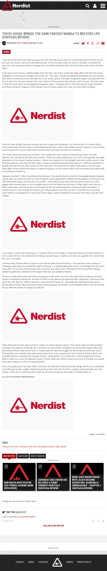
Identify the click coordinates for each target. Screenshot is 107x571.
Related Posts (9, 456)
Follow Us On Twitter (53, 526)
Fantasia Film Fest (28, 446)
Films (6, 52)
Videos (70, 562)
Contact (20, 562)
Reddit (98, 43)
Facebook (88, 43)
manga (30, 75)
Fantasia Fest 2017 (10, 446)
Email (102, 43)
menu (102, 6)
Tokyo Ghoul (60, 446)
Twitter (83, 43)
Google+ (93, 43)
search (87, 6)
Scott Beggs (23, 43)
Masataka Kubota (46, 446)
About (31, 562)
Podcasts (43, 562)
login (95, 6)
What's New (23, 456)
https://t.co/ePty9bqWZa (24, 516)
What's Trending (38, 456)
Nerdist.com (57, 562)
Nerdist (15, 6)
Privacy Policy (84, 562)
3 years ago (7, 521)
